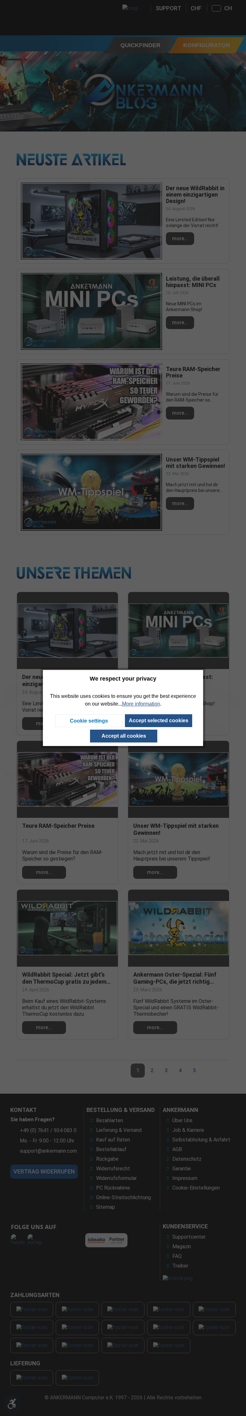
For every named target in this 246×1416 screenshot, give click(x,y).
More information (141, 704)
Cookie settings (89, 721)
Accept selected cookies (158, 720)
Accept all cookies (124, 736)
